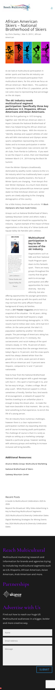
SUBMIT (44, 669)
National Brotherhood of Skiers (19, 469)
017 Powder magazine (23, 309)
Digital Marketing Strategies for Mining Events (26, 519)
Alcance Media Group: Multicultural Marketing (26, 464)
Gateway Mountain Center (17, 474)
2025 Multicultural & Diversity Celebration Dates (27, 515)
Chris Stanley (14, 34)
